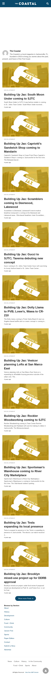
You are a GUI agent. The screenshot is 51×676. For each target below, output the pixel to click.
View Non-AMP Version (31, 672)
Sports (6, 634)
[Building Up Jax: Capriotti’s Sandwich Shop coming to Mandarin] (25, 124)
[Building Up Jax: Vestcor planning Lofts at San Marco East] (25, 340)
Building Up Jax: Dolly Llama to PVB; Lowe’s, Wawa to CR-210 (24, 311)
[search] (47, 3)
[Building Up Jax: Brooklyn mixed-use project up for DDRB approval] (25, 554)
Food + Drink (9, 623)
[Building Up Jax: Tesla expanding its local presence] (25, 503)
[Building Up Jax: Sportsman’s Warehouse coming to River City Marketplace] (25, 447)
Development (9, 90)
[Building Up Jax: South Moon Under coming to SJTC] (25, 75)
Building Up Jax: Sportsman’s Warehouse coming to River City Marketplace (24, 471)
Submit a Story (9, 646)
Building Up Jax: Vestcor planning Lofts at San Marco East (23, 364)
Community (8, 627)
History (6, 612)
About (6, 608)
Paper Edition (9, 638)
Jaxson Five (8, 631)
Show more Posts (24, 598)
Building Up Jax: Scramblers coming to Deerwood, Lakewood (23, 202)
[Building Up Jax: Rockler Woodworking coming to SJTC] (25, 396)
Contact (7, 642)
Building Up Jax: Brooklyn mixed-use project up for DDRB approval (25, 577)
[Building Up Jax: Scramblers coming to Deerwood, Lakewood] (25, 179)
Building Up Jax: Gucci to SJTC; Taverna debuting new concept (23, 258)
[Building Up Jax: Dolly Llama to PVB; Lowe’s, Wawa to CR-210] (25, 287)
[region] (25, 27)
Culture (7, 619)
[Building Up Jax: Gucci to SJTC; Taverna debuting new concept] (25, 234)
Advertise (7, 650)
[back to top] (46, 671)
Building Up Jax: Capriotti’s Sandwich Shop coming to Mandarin (23, 147)
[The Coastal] (25, 3)
